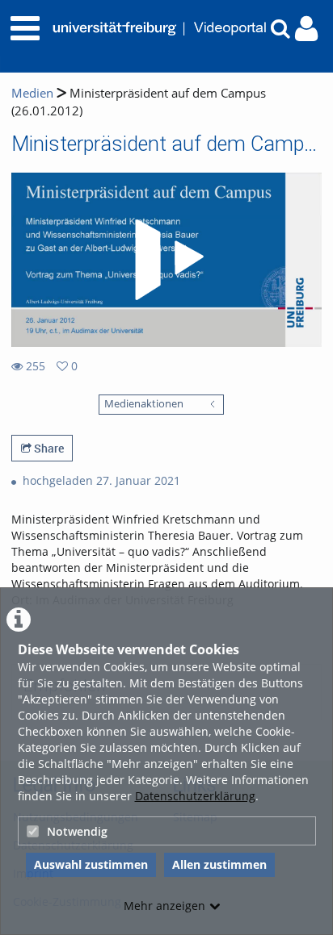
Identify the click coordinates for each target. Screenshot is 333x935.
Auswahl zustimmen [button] (91, 864)
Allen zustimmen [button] (219, 864)
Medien (32, 93)
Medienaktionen (143, 404)
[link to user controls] (306, 28)
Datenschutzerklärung (195, 796)
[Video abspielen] (166, 259)
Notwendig (77, 831)
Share (48, 448)
